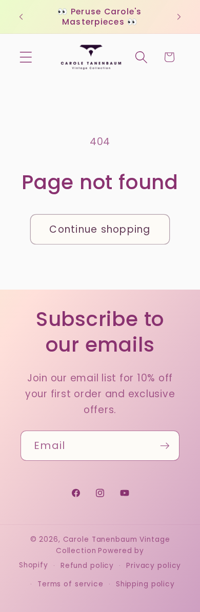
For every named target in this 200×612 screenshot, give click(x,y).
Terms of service (70, 584)
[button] (26, 57)
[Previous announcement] (21, 17)
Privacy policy (153, 565)
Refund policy (87, 565)
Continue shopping (99, 229)
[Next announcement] (179, 17)
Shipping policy (145, 584)
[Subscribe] (165, 445)
